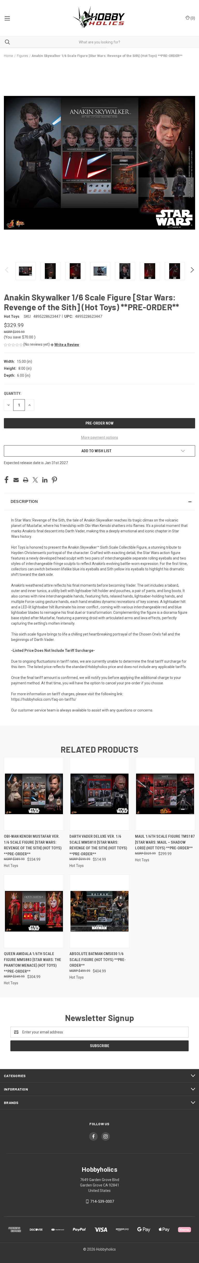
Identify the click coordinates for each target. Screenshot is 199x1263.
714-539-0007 (102, 1201)
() (192, 18)
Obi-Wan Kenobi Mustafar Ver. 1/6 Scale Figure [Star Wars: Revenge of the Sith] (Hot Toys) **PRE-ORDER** (33, 845)
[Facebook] (6, 479)
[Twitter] (35, 479)
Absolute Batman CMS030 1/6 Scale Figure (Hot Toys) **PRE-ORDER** (97, 959)
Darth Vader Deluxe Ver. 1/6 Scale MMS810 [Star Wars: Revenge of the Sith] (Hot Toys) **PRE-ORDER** (98, 845)
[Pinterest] (54, 479)
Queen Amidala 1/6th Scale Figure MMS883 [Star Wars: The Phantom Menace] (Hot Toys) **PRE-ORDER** (32, 962)
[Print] (25, 479)
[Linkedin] (44, 479)
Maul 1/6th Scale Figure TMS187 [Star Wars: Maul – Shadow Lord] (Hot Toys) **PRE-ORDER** (165, 842)
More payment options (99, 437)
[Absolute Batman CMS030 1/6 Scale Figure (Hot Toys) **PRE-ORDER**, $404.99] (99, 911)
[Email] (16, 479)
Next (191, 271)
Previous (7, 271)
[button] (65, 345)
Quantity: (12, 393)
